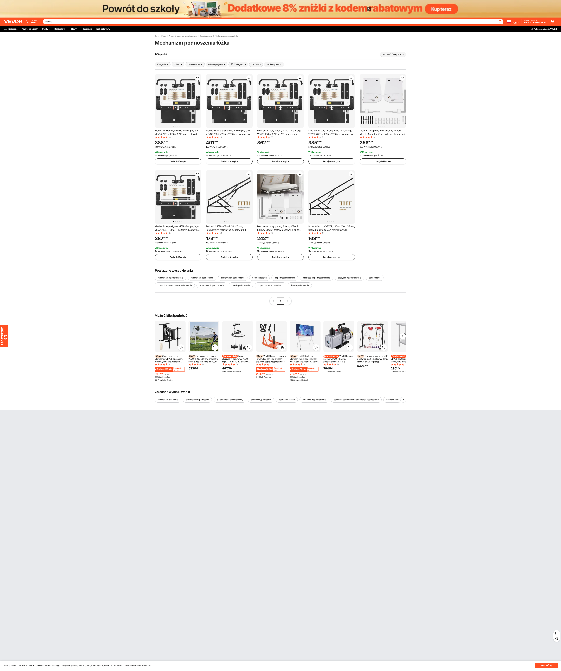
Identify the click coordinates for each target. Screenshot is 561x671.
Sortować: (386, 54)
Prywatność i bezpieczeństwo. (139, 665)
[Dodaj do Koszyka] (181, 347)
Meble (163, 36)
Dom (157, 36)
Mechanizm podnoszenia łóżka (226, 36)
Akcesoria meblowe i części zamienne (183, 36)
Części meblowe (206, 36)
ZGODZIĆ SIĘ (546, 665)
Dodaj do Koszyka (178, 161)
